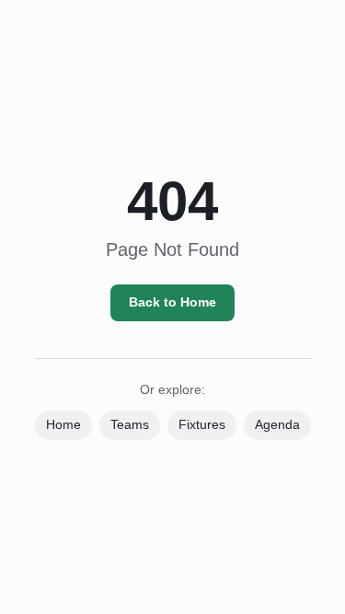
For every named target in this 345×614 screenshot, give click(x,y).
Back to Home (172, 302)
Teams (129, 424)
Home (63, 424)
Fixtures (201, 424)
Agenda (277, 424)
